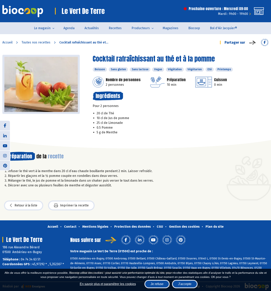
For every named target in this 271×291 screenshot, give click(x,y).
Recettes (115, 28)
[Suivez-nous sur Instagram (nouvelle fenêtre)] (5, 155)
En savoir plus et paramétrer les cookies (108, 284)
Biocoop (194, 28)
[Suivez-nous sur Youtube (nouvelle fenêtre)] (5, 145)
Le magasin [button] (42, 28)
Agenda (69, 28)
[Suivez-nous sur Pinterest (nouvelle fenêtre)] (5, 165)
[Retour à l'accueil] (22, 11)
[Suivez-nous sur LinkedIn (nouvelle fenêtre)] (5, 136)
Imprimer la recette (74, 205)
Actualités (92, 28)
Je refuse (157, 284)
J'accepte (184, 284)
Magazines (170, 28)
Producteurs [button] (141, 28)
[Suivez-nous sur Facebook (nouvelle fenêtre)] (5, 126)
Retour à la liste (25, 205)
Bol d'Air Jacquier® (223, 28)
